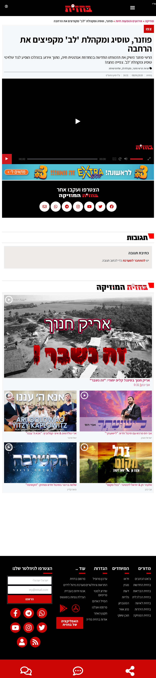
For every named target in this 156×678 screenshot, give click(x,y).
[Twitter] (42, 627)
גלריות (125, 597)
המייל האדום (99, 601)
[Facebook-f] (15, 613)
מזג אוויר (124, 609)
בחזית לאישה (143, 603)
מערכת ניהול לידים (74, 585)
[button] (132, 8)
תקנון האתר (100, 613)
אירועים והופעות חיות (129, 21)
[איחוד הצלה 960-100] (78, 179)
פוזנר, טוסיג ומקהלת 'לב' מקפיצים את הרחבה (86, 44)
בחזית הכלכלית (141, 597)
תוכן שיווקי (123, 615)
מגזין (126, 585)
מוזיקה (149, 21)
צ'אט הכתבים (143, 579)
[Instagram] (28, 627)
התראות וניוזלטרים (96, 585)
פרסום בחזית (77, 579)
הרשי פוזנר (138, 68)
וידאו (126, 579)
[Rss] (35, 642)
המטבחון (123, 603)
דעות (126, 591)
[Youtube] (15, 627)
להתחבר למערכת (134, 260)
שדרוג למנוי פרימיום (100, 593)
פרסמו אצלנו (99, 607)
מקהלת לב (126, 68)
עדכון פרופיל (100, 579)
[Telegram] (28, 613)
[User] (22, 642)
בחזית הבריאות (142, 591)
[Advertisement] (78, 525)
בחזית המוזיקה (142, 615)
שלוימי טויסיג (115, 68)
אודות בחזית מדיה (96, 619)
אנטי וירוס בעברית (74, 591)
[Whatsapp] (42, 613)
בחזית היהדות (143, 609)
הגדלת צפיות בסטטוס (72, 597)
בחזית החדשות (142, 585)
